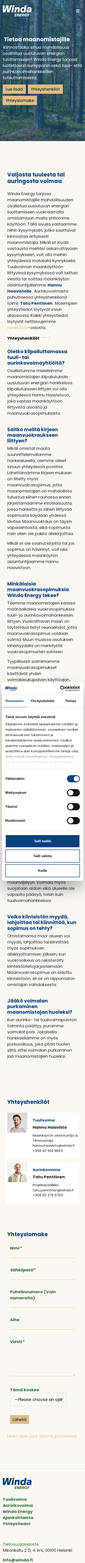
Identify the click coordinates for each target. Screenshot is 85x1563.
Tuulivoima (15, 1499)
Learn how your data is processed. (42, 1436)
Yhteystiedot (17, 1523)
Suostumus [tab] (14, 701)
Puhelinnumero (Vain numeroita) (33, 1295)
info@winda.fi (18, 1560)
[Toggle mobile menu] (77, 10)
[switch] (73, 792)
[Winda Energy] (17, 10)
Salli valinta (43, 856)
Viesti (17, 1341)
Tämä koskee (24, 1390)
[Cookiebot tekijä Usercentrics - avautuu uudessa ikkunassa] (60, 688)
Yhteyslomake (20, 100)
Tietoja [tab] (70, 701)
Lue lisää (14, 89)
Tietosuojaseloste (21, 1544)
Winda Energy (18, 1511)
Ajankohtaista (18, 1517)
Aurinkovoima (18, 1505)
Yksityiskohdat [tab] (42, 701)
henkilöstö (17, 327)
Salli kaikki (42, 841)
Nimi (16, 1248)
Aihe (14, 1320)
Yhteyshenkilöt (45, 89)
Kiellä (42, 870)
